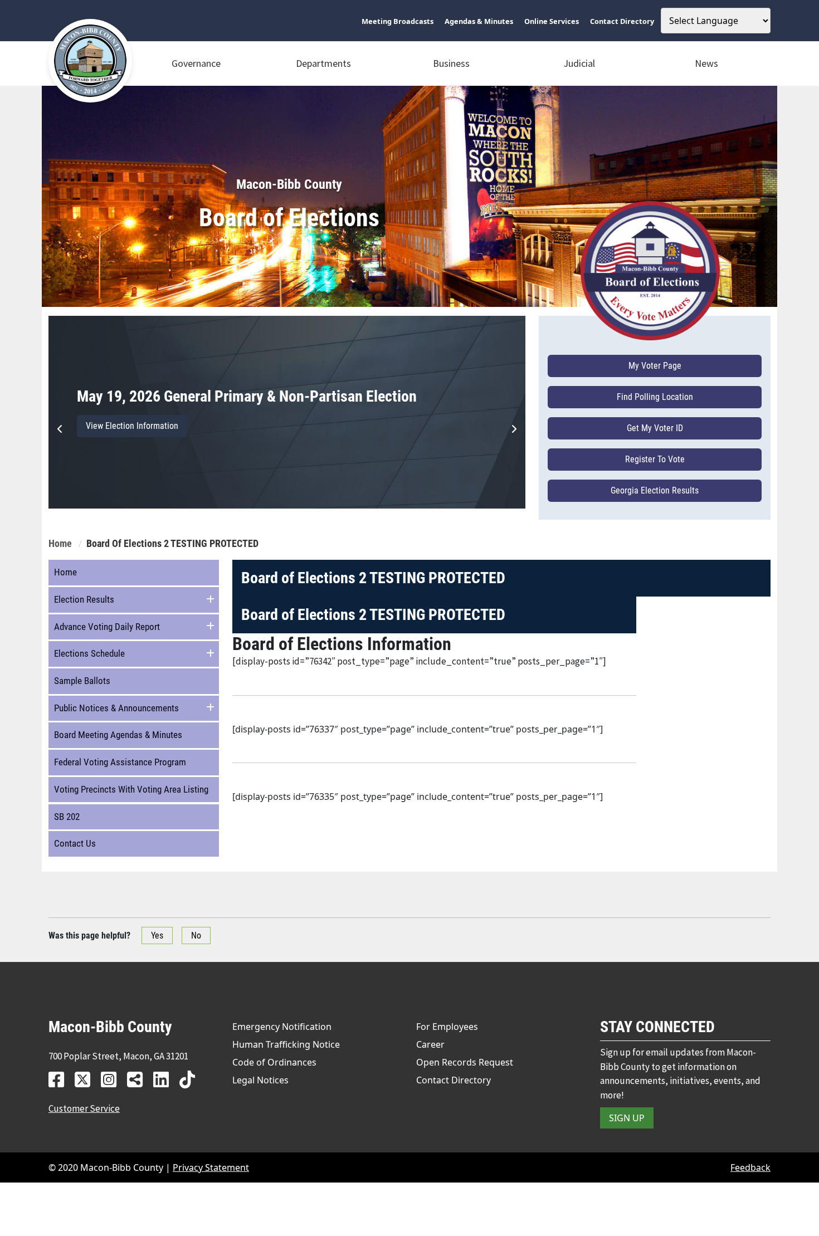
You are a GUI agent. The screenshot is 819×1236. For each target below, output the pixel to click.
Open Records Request (464, 1062)
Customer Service (84, 1108)
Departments (323, 63)
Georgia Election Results (655, 490)
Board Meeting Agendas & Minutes (118, 734)
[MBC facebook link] (60, 1079)
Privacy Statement (211, 1167)
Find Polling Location (655, 397)
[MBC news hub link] (139, 1079)
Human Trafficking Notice (286, 1044)
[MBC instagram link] (113, 1079)
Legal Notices (260, 1080)
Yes (157, 935)
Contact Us (75, 843)
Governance (196, 63)
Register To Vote (655, 459)
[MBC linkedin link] (165, 1079)
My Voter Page (654, 365)
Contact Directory (453, 1080)
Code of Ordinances (274, 1062)
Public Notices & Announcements (116, 708)
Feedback (750, 1167)
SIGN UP (627, 1118)
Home (60, 543)
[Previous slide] (60, 429)
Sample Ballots (82, 680)
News (706, 63)
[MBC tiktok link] (191, 1079)
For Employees (447, 1026)
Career (430, 1044)
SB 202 (67, 816)
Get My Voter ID (655, 428)
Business (451, 63)
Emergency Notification (282, 1026)
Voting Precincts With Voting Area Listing (131, 789)
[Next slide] (514, 429)
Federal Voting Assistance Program (120, 762)
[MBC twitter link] (87, 1079)
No (196, 935)
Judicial (579, 63)
